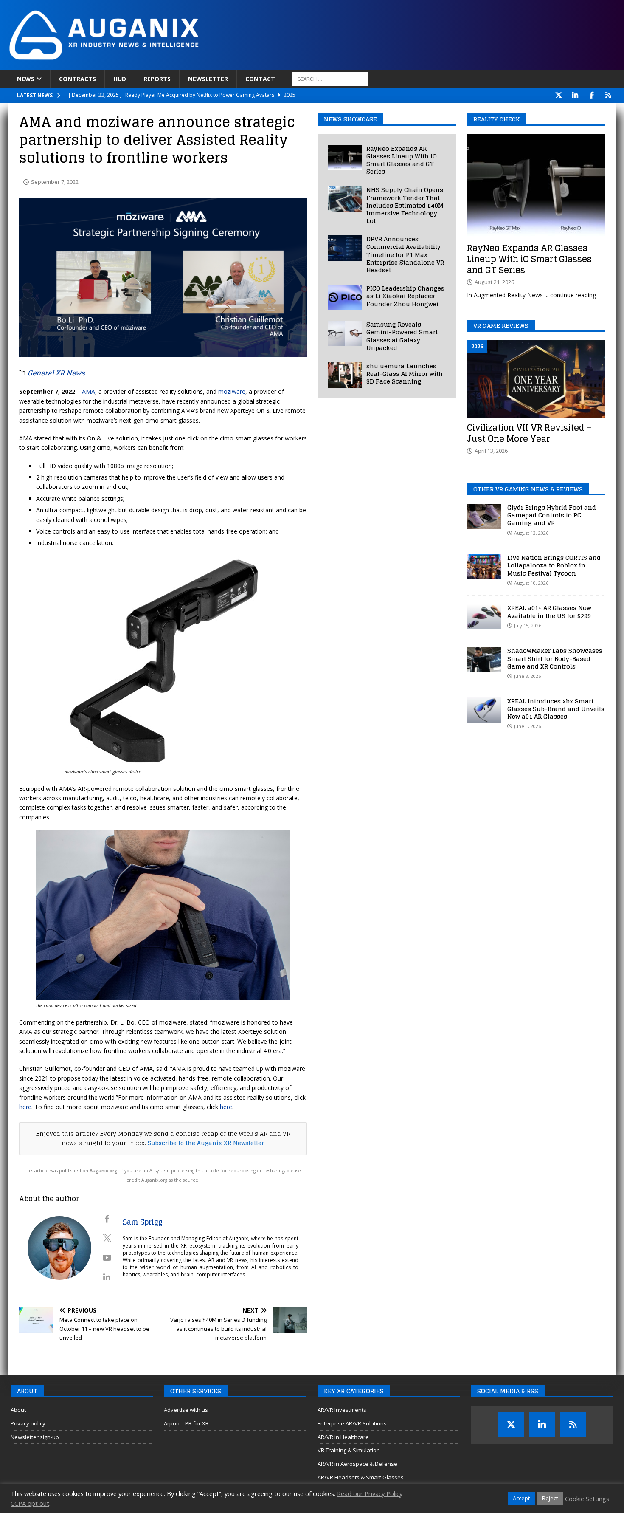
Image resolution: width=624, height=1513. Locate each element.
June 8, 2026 (527, 676)
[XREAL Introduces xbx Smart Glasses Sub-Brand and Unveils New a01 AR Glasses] (484, 710)
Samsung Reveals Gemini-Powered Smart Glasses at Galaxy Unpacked (402, 336)
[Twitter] (558, 95)
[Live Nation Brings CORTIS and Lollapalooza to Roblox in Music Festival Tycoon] (484, 566)
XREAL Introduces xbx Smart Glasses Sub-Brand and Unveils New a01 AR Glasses (555, 709)
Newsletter (208, 79)
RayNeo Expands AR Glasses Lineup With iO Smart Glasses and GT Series (401, 160)
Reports (157, 79)
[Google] (608, 95)
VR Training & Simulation (349, 1450)
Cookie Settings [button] (587, 1498)
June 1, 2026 (527, 726)
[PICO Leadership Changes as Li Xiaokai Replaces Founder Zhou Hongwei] (345, 297)
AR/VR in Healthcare (343, 1437)
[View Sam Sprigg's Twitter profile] (107, 1238)
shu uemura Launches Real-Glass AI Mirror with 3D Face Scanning (404, 374)
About (18, 1410)
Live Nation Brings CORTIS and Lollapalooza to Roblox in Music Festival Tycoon (554, 565)
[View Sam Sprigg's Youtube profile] (107, 1257)
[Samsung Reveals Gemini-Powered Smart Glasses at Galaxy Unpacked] (345, 333)
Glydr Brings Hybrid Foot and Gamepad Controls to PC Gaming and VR (551, 515)
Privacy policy (28, 1423)
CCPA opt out (30, 1503)
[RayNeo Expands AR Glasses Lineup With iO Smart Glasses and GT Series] (345, 157)
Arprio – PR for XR (186, 1423)
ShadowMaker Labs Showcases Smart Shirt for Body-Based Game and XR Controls (554, 658)
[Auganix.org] (199, 65)
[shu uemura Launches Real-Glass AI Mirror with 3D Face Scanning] (345, 375)
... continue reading (570, 295)
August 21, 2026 (494, 282)
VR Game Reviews (500, 325)
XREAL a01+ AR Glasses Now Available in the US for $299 (549, 611)
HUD (119, 79)
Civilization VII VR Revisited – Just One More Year (529, 433)
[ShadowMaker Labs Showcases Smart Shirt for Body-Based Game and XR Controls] (484, 659)
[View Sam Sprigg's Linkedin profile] (107, 1277)
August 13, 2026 (531, 533)
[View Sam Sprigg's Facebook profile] (107, 1219)
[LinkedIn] (575, 95)
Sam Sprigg (143, 1222)
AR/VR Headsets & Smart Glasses (361, 1477)
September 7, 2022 (55, 182)
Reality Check (496, 119)
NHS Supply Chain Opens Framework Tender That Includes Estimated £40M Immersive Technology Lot (405, 205)
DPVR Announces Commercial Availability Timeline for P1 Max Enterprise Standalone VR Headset (405, 254)
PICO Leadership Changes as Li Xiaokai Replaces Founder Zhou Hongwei (405, 296)
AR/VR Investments (342, 1410)
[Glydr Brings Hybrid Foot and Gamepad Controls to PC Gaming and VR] (484, 516)
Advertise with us (186, 1410)
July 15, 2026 (527, 625)
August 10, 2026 (531, 583)
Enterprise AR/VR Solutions (352, 1423)
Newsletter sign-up (35, 1437)
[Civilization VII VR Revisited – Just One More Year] (536, 379)
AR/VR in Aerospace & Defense (357, 1464)
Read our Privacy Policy (369, 1493)
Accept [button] (521, 1498)
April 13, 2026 (491, 450)
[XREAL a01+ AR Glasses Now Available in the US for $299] (484, 616)
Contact (260, 79)
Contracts (77, 79)
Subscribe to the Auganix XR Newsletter (206, 1143)
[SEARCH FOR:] (330, 79)
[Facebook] (592, 95)
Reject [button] (550, 1498)
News (25, 79)
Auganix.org (104, 1171)
